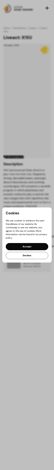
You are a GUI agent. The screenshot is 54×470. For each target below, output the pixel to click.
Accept (27, 246)
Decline (27, 255)
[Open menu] (47, 8)
